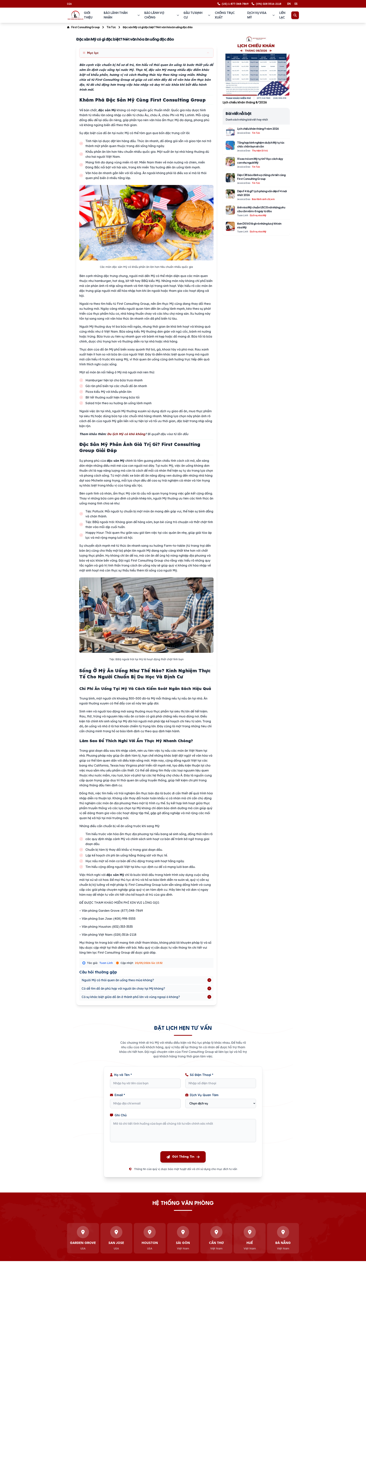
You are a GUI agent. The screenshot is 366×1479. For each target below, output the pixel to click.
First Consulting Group (85, 27)
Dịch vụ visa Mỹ (256, 15)
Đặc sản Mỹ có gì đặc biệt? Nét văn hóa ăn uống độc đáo (158, 27)
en (289, 4)
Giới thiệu (88, 15)
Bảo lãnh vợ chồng (154, 15)
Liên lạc (282, 15)
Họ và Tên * (123, 1075)
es (296, 4)
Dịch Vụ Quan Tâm (204, 1095)
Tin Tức (111, 27)
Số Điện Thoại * (201, 1075)
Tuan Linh (106, 963)
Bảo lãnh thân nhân (116, 15)
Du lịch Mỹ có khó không (126, 434)
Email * (120, 1095)
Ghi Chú (121, 1115)
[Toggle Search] (295, 15)
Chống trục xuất (225, 15)
